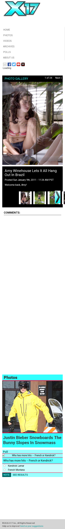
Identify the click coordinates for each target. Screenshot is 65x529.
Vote (6, 474)
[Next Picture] (57, 197)
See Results (20, 474)
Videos (7, 40)
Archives (9, 46)
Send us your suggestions (31, 526)
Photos (8, 35)
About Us (8, 57)
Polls (7, 52)
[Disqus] (32, 255)
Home (6, 29)
